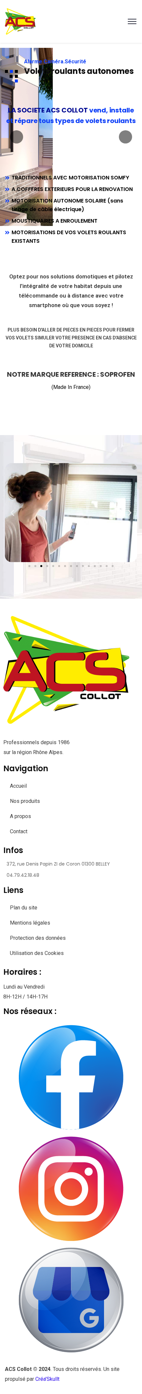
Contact (18, 831)
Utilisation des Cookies (37, 953)
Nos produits (25, 801)
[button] (12, 512)
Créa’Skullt (47, 1379)
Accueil (18, 786)
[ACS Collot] (21, 21)
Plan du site (23, 907)
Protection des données (38, 938)
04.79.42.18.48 (23, 875)
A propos (20, 816)
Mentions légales (30, 923)
